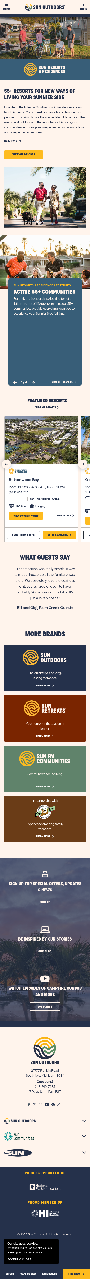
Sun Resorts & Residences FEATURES (42, 285)
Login (83, 8)
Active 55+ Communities (45, 292)
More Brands (45, 634)
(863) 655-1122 (18, 492)
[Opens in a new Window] (45, 1187)
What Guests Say (45, 557)
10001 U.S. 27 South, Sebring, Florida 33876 (37, 487)
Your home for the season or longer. (45, 726)
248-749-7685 (45, 1087)
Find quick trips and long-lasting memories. (45, 675)
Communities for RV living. (45, 774)
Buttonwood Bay (24, 479)
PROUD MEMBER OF (45, 1202)
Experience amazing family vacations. (45, 826)
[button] (23, 154)
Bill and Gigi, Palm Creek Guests (45, 607)
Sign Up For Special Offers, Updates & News (45, 887)
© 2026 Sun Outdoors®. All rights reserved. (45, 1234)
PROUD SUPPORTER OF (45, 1173)
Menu (6, 8)
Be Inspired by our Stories (45, 939)
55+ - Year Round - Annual (45, 499)
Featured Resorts (47, 401)
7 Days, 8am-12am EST (45, 1092)
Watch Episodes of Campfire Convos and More (45, 991)
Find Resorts (76, 1274)
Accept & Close (19, 1259)
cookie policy (34, 1252)
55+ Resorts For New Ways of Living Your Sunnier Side (39, 94)
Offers (10, 1274)
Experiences (49, 1274)
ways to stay (28, 1274)
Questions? (45, 1082)
